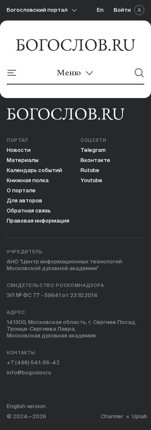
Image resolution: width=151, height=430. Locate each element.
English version (26, 406)
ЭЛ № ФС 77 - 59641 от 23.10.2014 (52, 295)
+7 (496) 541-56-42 (33, 362)
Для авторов (24, 200)
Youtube (91, 180)
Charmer (112, 416)
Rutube (90, 170)
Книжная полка (28, 180)
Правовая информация (38, 221)
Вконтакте (95, 160)
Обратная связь (29, 210)
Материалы (23, 160)
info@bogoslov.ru (29, 372)
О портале (21, 190)
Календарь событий (34, 170)
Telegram (93, 150)
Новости (19, 150)
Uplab (139, 416)
